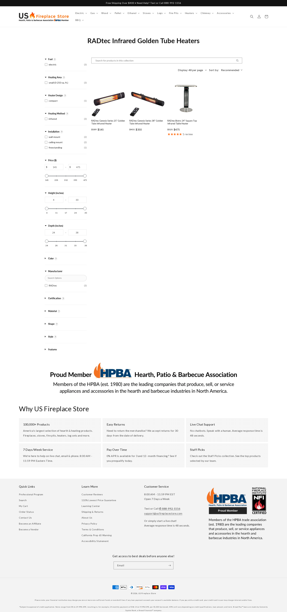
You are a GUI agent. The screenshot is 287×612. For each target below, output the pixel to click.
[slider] (46, 175)
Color (51, 258)
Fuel (50, 59)
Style (50, 336)
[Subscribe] (169, 565)
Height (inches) (56, 193)
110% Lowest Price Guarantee (99, 500)
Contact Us (25, 517)
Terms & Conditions (93, 529)
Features (52, 349)
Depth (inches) (55, 225)
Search (23, 500)
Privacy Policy (89, 523)
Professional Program (31, 494)
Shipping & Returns (92, 511)
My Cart (23, 506)
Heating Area (55, 77)
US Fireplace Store (147, 593)
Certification (54, 298)
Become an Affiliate (30, 523)
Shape (51, 323)
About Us (87, 517)
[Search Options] (238, 60)
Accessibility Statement (95, 541)
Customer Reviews (92, 494)
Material (52, 311)
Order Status (26, 511)
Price (52, 160)
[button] (81, 13)
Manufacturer (55, 271)
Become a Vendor (29, 529)
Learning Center (91, 506)
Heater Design (55, 95)
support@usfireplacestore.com (163, 513)
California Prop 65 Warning (97, 535)
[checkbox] (66, 64)
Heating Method (56, 113)
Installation (53, 131)
